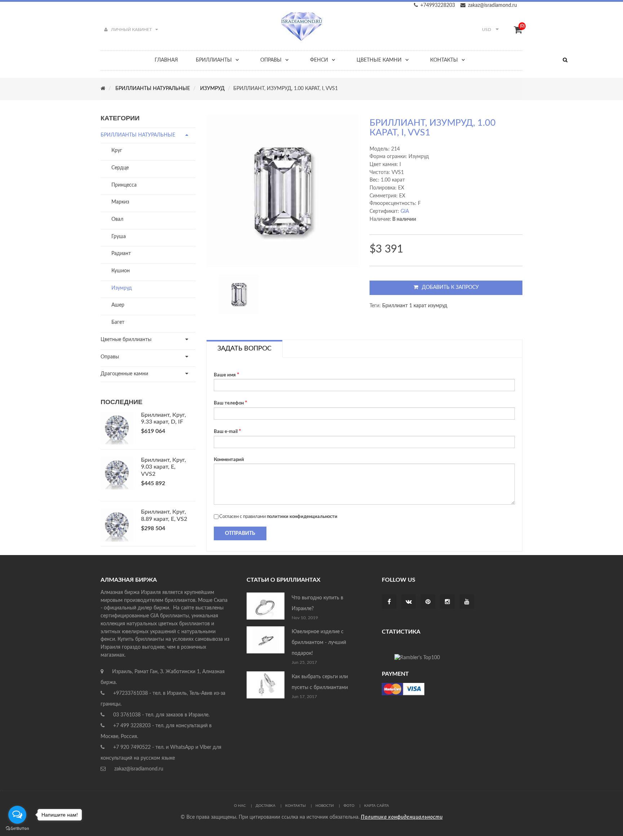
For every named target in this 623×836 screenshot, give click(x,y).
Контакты (295, 806)
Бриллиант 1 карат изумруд (414, 305)
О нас (240, 806)
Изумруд (121, 288)
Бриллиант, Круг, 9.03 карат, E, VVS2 (163, 467)
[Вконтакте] (409, 602)
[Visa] (403, 689)
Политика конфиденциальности (402, 817)
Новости (324, 806)
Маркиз (120, 202)
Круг (116, 150)
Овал (117, 219)
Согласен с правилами (278, 516)
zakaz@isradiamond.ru (492, 5)
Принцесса (124, 185)
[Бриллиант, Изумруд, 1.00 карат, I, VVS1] (239, 294)
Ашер (117, 305)
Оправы (110, 356)
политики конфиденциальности (302, 516)
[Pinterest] (427, 602)
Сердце (120, 167)
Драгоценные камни (124, 373)
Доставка (265, 806)
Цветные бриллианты (126, 339)
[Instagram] (447, 602)
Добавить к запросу (450, 287)
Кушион (120, 270)
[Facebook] (389, 602)
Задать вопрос (244, 348)
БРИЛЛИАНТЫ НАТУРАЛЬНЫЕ (138, 135)
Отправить (240, 533)
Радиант (121, 253)
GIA (405, 211)
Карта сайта (376, 806)
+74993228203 (437, 5)
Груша (118, 236)
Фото (349, 806)
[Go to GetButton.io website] (17, 828)
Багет (117, 322)
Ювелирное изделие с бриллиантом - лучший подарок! (319, 642)
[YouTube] (466, 602)
